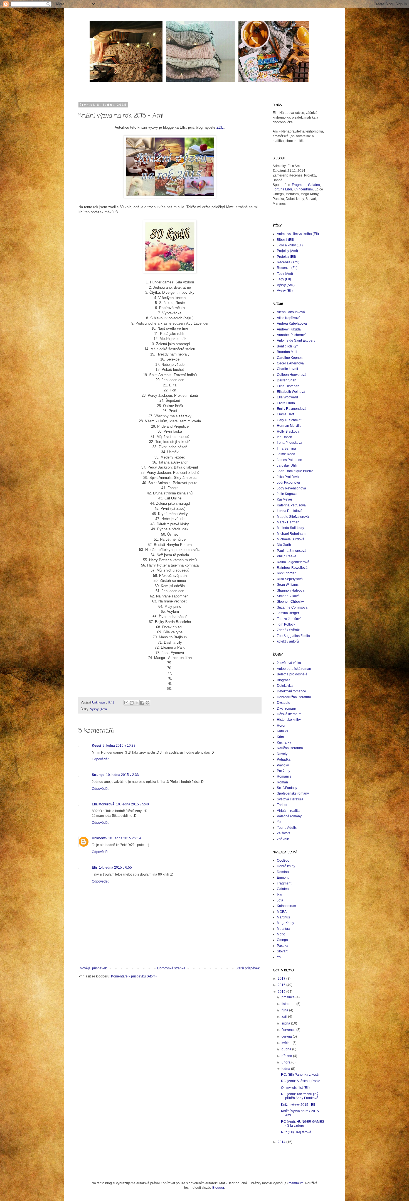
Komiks (282, 731)
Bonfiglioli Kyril (288, 346)
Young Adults (287, 828)
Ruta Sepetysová (290, 579)
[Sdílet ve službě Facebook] (142, 702)
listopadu (289, 1004)
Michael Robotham (291, 534)
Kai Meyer (284, 499)
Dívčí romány (287, 708)
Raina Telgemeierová (293, 562)
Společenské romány (293, 793)
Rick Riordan (287, 573)
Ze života (283, 833)
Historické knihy (289, 720)
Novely (282, 754)
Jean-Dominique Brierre (295, 471)
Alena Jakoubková (291, 312)
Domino (283, 872)
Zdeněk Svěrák (288, 630)
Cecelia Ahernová (290, 363)
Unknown (99, 838)
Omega (282, 940)
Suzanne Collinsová (292, 607)
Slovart (282, 951)
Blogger (218, 1188)
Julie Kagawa (287, 494)
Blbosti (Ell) (285, 240)
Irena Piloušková (289, 443)
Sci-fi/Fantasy (287, 788)
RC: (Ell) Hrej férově (296, 1132)
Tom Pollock (286, 624)
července (289, 1030)
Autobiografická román (294, 669)
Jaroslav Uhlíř (287, 465)
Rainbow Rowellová (292, 568)
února (286, 1062)
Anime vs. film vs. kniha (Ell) (298, 234)
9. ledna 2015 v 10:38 (119, 745)
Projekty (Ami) (287, 251)
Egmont (283, 877)
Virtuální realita (288, 811)
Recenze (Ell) (287, 268)
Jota (280, 900)
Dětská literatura (289, 714)
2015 (282, 992)
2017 (282, 979)
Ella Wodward (287, 397)
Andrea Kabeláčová (292, 323)
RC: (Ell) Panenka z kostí (300, 1075)
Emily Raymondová (291, 409)
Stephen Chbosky (290, 602)
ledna (286, 1069)
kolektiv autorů (288, 641)
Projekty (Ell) (286, 257)
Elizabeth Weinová (291, 392)
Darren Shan (286, 380)
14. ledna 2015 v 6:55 (115, 867)
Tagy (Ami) (285, 274)
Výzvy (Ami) (98, 709)
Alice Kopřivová (288, 318)
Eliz (94, 867)
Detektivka (285, 686)
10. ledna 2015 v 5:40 (132, 804)
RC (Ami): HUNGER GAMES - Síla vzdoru (302, 1124)
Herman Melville (289, 426)
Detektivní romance (291, 691)
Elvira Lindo (286, 403)
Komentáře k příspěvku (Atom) (134, 976)
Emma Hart (285, 414)
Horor (281, 725)
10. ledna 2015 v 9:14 (124, 838)
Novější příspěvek (93, 968)
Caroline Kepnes (289, 358)
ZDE (220, 127)
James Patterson (289, 460)
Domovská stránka (171, 968)
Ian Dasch (284, 437)
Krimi (281, 737)
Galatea (313, 185)
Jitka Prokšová (288, 477)
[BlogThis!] (131, 702)
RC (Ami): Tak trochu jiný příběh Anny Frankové (299, 1096)
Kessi (96, 745)
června (287, 1036)
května (287, 1043)
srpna (286, 1023)
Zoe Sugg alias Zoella (293, 636)
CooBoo (283, 860)
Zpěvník (283, 839)
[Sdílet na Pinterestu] (147, 702)
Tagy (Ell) (284, 279)
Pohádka (283, 759)
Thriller (282, 805)
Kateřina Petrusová (291, 505)
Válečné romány (289, 816)
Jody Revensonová (291, 488)
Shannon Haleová (290, 590)
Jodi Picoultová (288, 482)
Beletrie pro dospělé (292, 674)
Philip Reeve (286, 556)
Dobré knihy (286, 866)
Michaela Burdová (290, 539)
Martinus (283, 917)
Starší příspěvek (247, 968)
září (285, 1017)
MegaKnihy (285, 923)
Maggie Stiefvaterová (293, 517)
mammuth (296, 1183)
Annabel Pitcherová (292, 335)
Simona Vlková (288, 596)
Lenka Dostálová (289, 511)
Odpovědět (100, 759)
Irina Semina (286, 448)
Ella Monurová (103, 804)
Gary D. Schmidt (289, 420)
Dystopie (283, 703)
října (285, 1010)
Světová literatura (290, 799)
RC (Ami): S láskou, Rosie (300, 1081)
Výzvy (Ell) (285, 291)
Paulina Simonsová (291, 551)
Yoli (279, 822)
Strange (98, 775)
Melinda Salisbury (290, 528)
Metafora (283, 929)
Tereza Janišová (289, 619)
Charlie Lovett (287, 369)
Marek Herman (288, 522)
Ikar (279, 894)
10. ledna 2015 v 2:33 (122, 775)
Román (282, 782)
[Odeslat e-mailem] (126, 702)
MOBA (282, 912)
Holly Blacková (288, 431)
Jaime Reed (286, 454)
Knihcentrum (303, 189)
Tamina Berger (288, 613)
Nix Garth (284, 545)
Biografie (283, 680)
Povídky (283, 765)
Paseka (282, 946)
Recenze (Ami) (288, 262)
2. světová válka (289, 663)
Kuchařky (284, 742)
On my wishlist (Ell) (295, 1088)
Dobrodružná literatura (294, 697)
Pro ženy (283, 771)
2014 (282, 1142)
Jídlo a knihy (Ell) (290, 245)
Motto (281, 934)
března (287, 1056)
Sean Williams (288, 585)
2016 (282, 985)
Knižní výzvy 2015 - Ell (298, 1105)
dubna (287, 1049)
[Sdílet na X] (137, 702)
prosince (288, 997)
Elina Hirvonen (288, 386)
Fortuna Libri (282, 189)
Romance (284, 776)
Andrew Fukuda (289, 329)
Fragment (299, 185)
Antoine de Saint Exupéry (296, 340)
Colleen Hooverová (291, 375)
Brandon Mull (287, 352)
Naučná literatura (290, 748)
